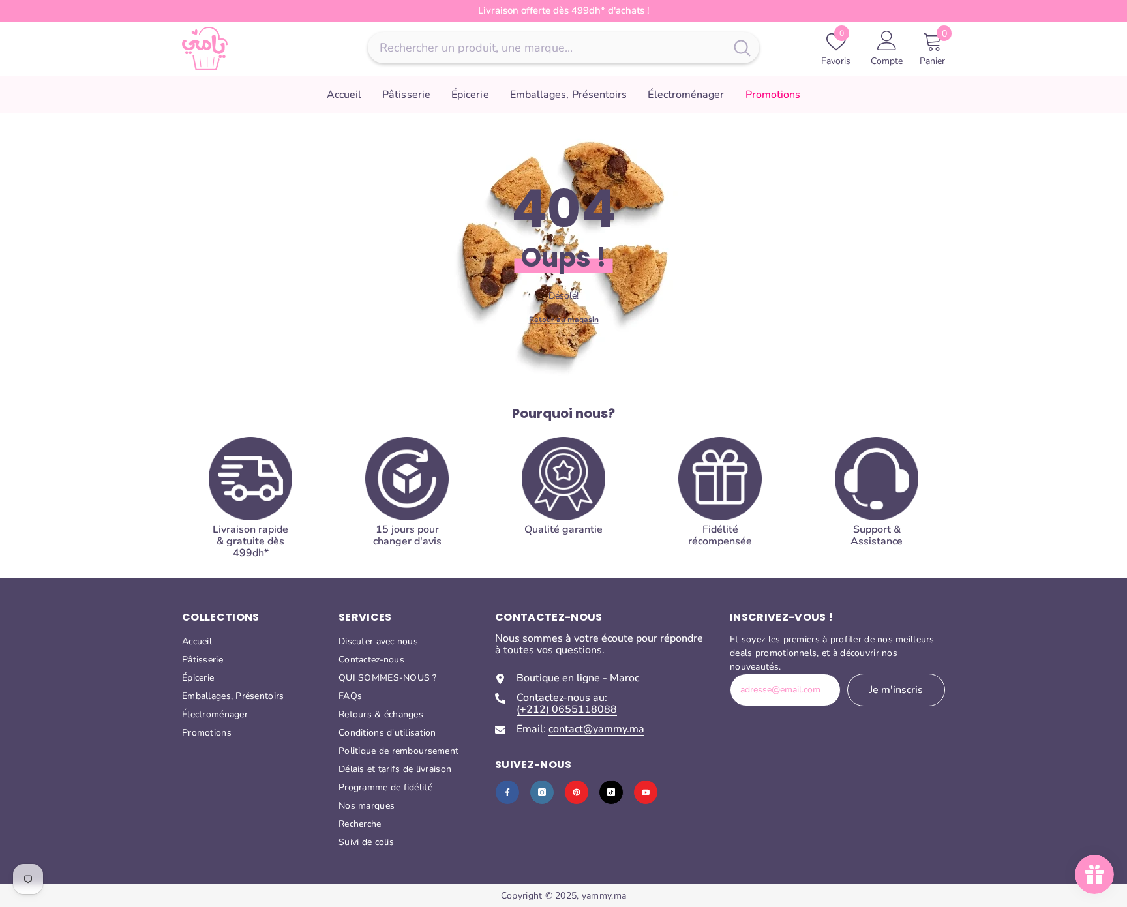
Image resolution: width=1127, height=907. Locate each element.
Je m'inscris (896, 690)
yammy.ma (604, 895)
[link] (563, 503)
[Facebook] (507, 792)
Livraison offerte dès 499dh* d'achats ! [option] (564, 10)
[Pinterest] (576, 792)
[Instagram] (542, 792)
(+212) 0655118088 (567, 709)
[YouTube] (645, 792)
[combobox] (546, 47)
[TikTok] (611, 792)
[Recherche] (563, 47)
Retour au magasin (564, 319)
